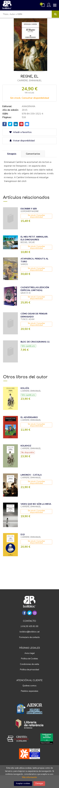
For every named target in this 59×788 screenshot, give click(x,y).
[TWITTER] (29, 613)
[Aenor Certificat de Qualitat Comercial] (29, 708)
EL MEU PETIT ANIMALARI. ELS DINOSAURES (34, 238)
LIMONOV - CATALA (31, 474)
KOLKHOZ (26, 445)
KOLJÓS (25, 388)
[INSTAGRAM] (34, 613)
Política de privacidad (29, 669)
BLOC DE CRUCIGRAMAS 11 (35, 341)
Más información (29, 777)
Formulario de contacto (29, 637)
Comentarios (33, 153)
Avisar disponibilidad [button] (23, 140)
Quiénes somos (29, 685)
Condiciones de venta (29, 664)
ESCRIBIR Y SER (29, 208)
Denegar (39, 783)
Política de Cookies (29, 658)
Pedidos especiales (29, 691)
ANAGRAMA (28, 106)
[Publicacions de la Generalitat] (46, 738)
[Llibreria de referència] (29, 723)
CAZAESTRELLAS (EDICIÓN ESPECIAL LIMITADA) (35, 289)
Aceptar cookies (23, 783)
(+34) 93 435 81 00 (29, 626)
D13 (23, 534)
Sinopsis (11, 153)
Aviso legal (30, 653)
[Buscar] (55, 14)
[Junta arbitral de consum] (29, 753)
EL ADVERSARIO (29, 417)
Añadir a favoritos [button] (22, 132)
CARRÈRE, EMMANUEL (29, 80)
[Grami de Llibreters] (19, 738)
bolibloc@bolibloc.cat (29, 631)
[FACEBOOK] (24, 613)
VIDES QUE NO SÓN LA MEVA (36, 504)
